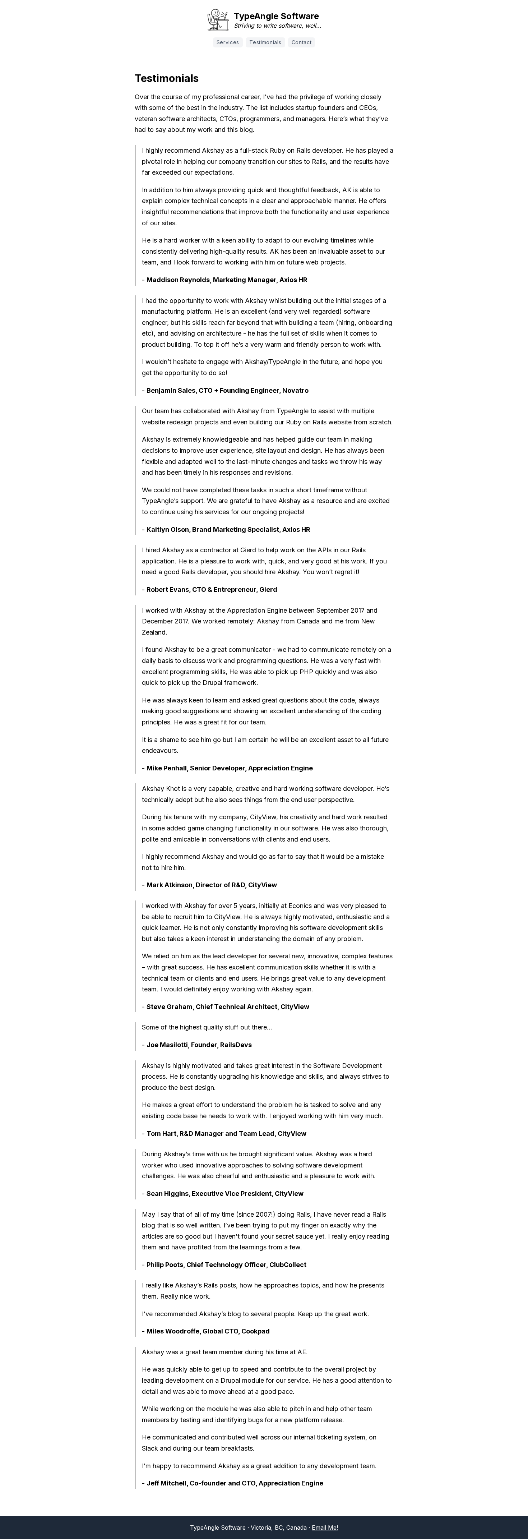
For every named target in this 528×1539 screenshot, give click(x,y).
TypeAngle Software (276, 16)
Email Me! (325, 1527)
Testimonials (265, 42)
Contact (302, 42)
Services (228, 42)
